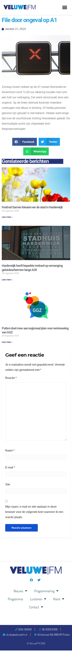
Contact (34, 607)
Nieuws (18, 591)
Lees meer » (7, 217)
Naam (10, 450)
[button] (65, 7)
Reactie (11, 377)
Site (7, 484)
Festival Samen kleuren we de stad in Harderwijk (32, 207)
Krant (56, 599)
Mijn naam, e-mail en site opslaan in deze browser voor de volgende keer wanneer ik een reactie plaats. (34, 512)
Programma (15, 599)
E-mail (10, 467)
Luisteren (36, 599)
